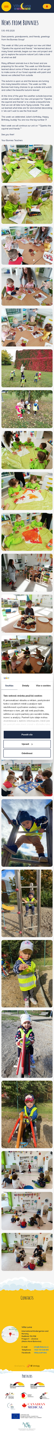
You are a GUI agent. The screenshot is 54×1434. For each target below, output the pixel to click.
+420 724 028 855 (41, 1350)
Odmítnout (27, 753)
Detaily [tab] (25, 685)
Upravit (25, 744)
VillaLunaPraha (40, 1353)
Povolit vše (27, 734)
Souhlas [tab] (9, 685)
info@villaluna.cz (41, 1347)
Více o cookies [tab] (43, 685)
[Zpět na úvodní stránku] (22, 6)
